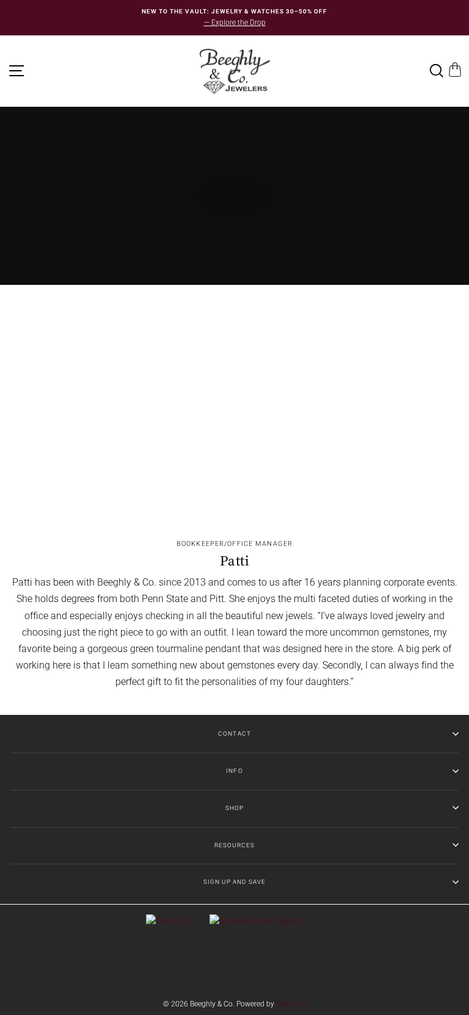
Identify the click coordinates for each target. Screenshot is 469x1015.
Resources (234, 845)
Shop (234, 808)
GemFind (291, 1004)
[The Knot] (168, 921)
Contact (234, 733)
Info (234, 770)
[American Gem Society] (256, 921)
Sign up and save (234, 881)
